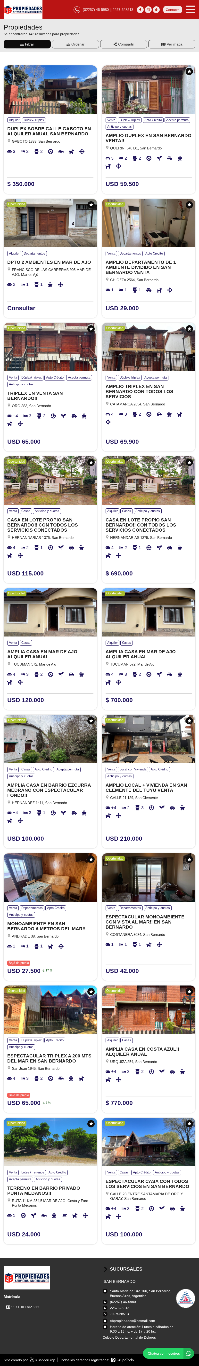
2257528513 (119, 1314)
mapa (177, 44)
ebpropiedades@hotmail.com (132, 1321)
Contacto (173, 10)
